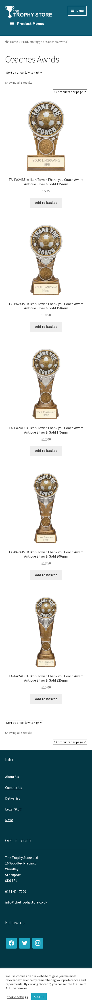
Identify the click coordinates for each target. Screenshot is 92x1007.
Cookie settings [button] (17, 997)
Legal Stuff (13, 809)
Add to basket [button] (46, 202)
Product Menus (30, 23)
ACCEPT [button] (39, 997)
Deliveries (12, 798)
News (9, 820)
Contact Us (13, 787)
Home (14, 42)
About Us (12, 776)
